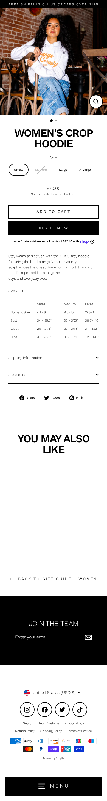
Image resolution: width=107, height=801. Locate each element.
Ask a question (20, 374)
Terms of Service (79, 731)
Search (28, 723)
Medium (41, 170)
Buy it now (54, 228)
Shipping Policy (51, 731)
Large (63, 170)
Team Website (48, 723)
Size (53, 157)
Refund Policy (25, 731)
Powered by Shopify (53, 758)
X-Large (85, 170)
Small (18, 170)
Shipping (37, 194)
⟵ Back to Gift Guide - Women (53, 579)
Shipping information (25, 357)
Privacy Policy (74, 723)
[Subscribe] (87, 637)
